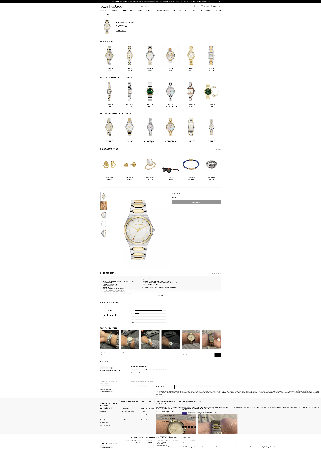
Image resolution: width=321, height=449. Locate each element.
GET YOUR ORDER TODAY (144, 1)
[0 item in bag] (219, 6)
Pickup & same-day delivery (168, 418)
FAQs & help (103, 416)
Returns (168, 287)
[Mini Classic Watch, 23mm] (211, 127)
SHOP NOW (179, 1)
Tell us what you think (105, 425)
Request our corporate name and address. (175, 442)
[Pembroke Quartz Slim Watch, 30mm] (150, 55)
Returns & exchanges (105, 419)
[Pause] (220, 2)
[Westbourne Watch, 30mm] (109, 55)
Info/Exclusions (198, 401)
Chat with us (103, 411)
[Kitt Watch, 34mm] (171, 55)
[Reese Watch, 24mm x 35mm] (211, 55)
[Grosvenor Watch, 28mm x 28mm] (191, 91)
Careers (143, 416)
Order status (124, 416)
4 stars (132, 313)
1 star (132, 322)
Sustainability (144, 419)
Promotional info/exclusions (195, 417)
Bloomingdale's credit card (127, 411)
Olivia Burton (120, 25)
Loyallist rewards (125, 414)
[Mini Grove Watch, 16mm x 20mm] (130, 91)
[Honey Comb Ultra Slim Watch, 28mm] (150, 127)
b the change (144, 414)
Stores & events (165, 421)
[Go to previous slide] (101, 2)
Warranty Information (109, 296)
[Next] (218, 55)
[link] (109, 69)
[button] (135, 230)
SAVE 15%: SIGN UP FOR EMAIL (129, 401)
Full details (121, 30)
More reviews (160, 386)
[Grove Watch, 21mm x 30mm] (191, 127)
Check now (205, 417)
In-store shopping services (168, 415)
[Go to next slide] (218, 2)
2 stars (132, 319)
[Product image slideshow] (139, 230)
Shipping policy (104, 422)
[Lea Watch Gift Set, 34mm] (211, 91)
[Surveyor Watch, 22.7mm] (130, 55)
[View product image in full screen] (112, 266)
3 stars (132, 316)
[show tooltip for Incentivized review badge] (111, 368)
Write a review (110, 322)
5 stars (132, 310)
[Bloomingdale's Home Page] (111, 6)
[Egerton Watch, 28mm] (150, 91)
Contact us (103, 414)
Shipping (161, 287)
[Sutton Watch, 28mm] (191, 55)
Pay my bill (123, 419)
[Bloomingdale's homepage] (101, 14)
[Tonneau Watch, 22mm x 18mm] (109, 91)
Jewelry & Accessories (108, 14)
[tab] (103, 196)
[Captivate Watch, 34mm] (171, 91)
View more (160, 295)
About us (143, 411)
